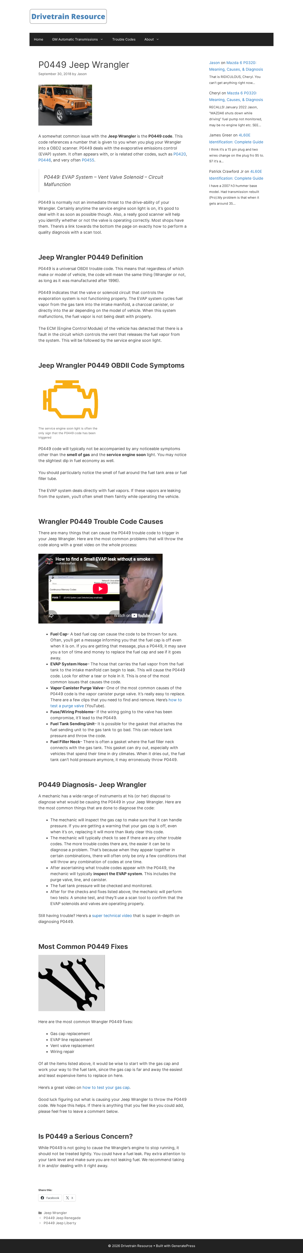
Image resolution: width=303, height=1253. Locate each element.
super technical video (112, 915)
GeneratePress (183, 1246)
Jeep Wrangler (55, 1213)
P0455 (88, 160)
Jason (214, 62)
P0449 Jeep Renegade (62, 1218)
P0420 (179, 154)
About (149, 39)
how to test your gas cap (106, 1087)
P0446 (44, 160)
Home (38, 39)
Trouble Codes (124, 39)
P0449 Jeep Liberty (60, 1223)
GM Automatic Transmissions (75, 39)
